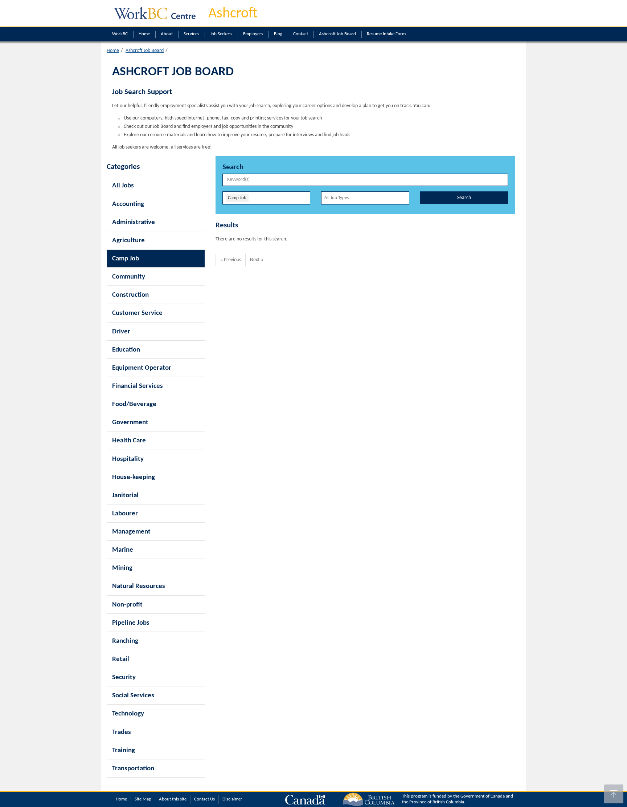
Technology (128, 713)
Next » (256, 260)
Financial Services (137, 386)
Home (144, 34)
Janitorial (125, 495)
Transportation (133, 768)
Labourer (125, 513)
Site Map (143, 799)
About (167, 34)
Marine (122, 550)
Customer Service (137, 313)
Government (130, 422)
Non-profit (127, 604)
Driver (121, 331)
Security (124, 677)
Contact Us (204, 799)
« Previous (230, 260)
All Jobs (123, 185)
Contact (300, 34)
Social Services (133, 695)
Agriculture (128, 240)
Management (131, 531)
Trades (121, 732)
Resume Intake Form (386, 34)
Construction (130, 295)
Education (126, 349)
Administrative (133, 222)
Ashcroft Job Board (337, 34)
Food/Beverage (134, 404)
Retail (120, 659)
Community (128, 276)
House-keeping (133, 477)
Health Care (129, 440)
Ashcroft (233, 14)
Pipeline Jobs (130, 623)
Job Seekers (221, 34)
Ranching (125, 641)
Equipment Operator (141, 368)
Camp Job (125, 258)
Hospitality (128, 459)
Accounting (128, 204)
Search (464, 197)
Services (191, 34)
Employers (253, 34)
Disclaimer (232, 799)
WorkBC (120, 34)
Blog (278, 34)
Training (123, 750)
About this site (173, 799)
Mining (122, 568)
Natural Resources (138, 586)
